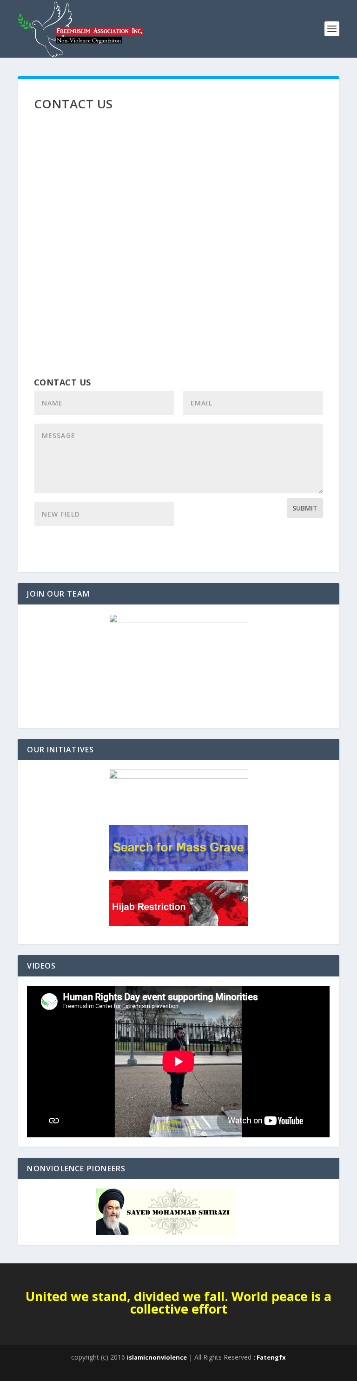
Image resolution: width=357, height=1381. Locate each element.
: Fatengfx (269, 1357)
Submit (304, 508)
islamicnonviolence (157, 1357)
